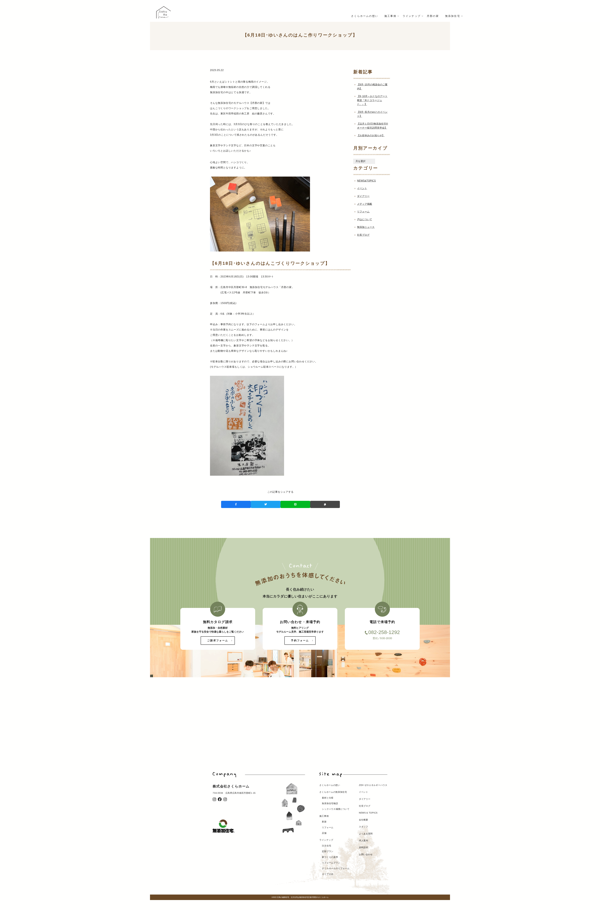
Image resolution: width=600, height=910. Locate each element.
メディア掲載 (364, 204)
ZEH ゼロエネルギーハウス (373, 785)
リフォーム (363, 211)
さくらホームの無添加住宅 (333, 792)
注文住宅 (326, 845)
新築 (324, 821)
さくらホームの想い (364, 16)
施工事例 (390, 16)
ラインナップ (412, 16)
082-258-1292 (384, 632)
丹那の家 (433, 16)
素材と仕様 (327, 798)
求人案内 (363, 840)
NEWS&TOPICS (366, 180)
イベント (362, 188)
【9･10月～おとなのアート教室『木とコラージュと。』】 (372, 100)
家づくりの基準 (330, 857)
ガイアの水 (327, 874)
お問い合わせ (366, 854)
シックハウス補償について (335, 809)
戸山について (364, 219)
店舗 (324, 833)
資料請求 (363, 847)
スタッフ (363, 826)
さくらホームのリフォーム (335, 868)
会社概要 (363, 820)
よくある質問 (366, 833)
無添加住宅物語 (330, 803)
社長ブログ (363, 235)
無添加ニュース (366, 227)
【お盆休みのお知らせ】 (371, 135)
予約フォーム (300, 640)
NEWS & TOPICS (368, 812)
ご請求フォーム (217, 640)
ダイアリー (363, 196)
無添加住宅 (452, 16)
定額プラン (327, 851)
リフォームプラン (331, 862)
